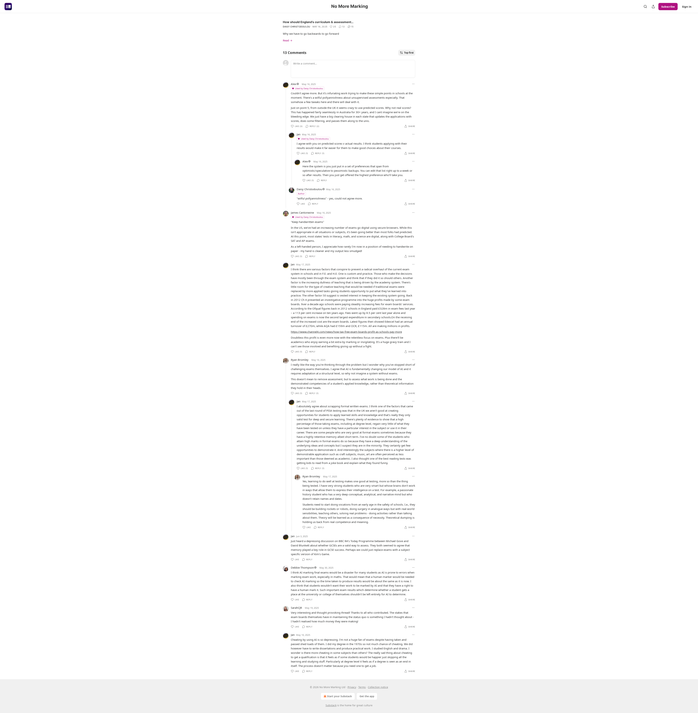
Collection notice (378, 687)
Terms (362, 687)
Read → (287, 40)
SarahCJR (296, 607)
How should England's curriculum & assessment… (318, 22)
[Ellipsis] (413, 84)
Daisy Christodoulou (296, 26)
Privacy (352, 687)
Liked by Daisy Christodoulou (309, 88)
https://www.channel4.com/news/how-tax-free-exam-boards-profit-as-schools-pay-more (346, 332)
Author (301, 193)
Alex (293, 84)
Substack (331, 705)
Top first (409, 52)
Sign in (686, 6)
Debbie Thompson (302, 567)
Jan (298, 134)
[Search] (645, 6)
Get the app (367, 696)
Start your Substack (339, 696)
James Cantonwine (302, 212)
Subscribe (668, 6)
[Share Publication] (653, 6)
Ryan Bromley (299, 359)
